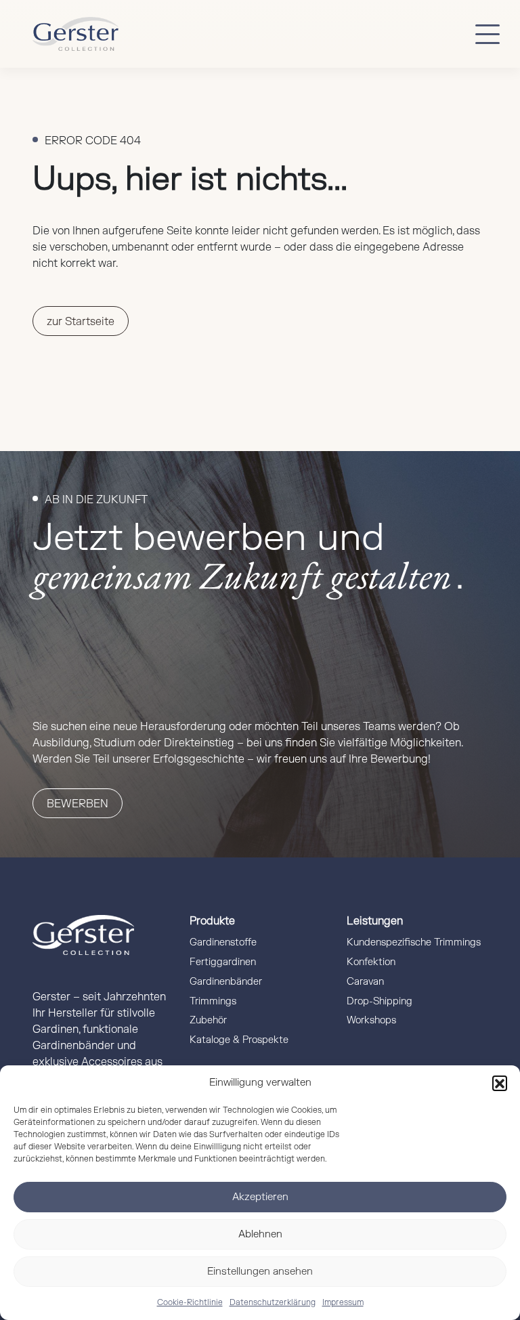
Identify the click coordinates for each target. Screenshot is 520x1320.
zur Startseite (80, 321)
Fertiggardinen (223, 962)
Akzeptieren (260, 1197)
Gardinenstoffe (223, 942)
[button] (499, 1083)
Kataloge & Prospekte (239, 1040)
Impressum (343, 1302)
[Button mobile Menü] (487, 34)
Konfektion (371, 962)
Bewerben (77, 804)
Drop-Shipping (379, 1001)
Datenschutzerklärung (273, 1302)
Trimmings (213, 1001)
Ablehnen (260, 1234)
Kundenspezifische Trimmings (414, 942)
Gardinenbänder (226, 981)
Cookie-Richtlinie (190, 1302)
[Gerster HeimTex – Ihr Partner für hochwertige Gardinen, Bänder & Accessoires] (75, 34)
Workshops (371, 1020)
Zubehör (208, 1020)
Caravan (365, 981)
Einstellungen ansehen (260, 1271)
